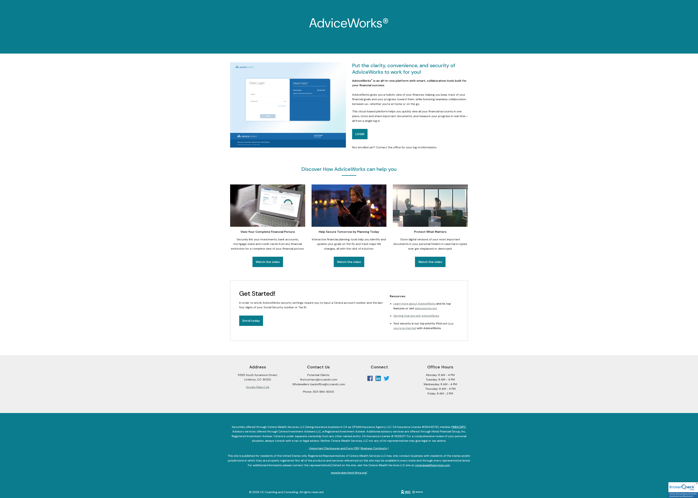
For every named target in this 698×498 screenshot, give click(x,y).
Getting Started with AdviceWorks (416, 316)
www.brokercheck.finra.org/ (349, 473)
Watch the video (268, 262)
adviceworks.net (426, 308)
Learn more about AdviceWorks (414, 304)
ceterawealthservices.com (432, 465)
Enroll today (251, 321)
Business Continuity (374, 448)
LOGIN (359, 134)
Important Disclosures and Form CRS (334, 448)
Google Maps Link (257, 387)
